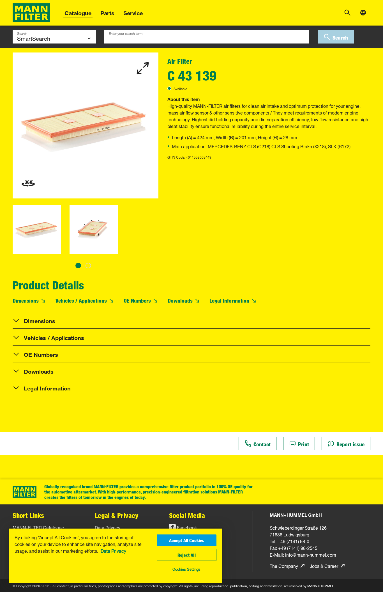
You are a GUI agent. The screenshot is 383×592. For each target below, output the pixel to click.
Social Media (187, 515)
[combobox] (207, 37)
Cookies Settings (186, 568)
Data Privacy (113, 550)
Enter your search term (125, 33)
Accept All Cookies (186, 540)
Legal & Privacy (117, 515)
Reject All (186, 555)
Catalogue (77, 12)
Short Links (28, 515)
